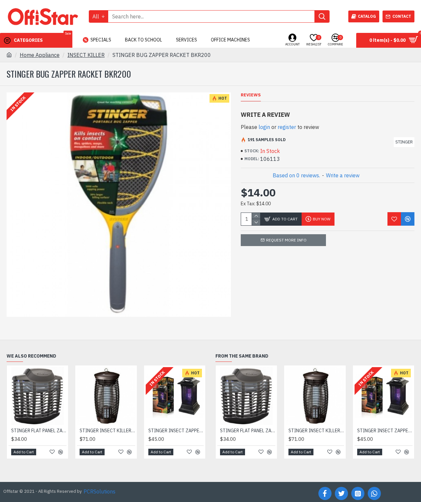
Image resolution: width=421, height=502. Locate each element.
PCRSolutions (99, 491)
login (264, 127)
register (287, 127)
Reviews (251, 95)
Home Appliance (40, 55)
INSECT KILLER (86, 55)
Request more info (286, 240)
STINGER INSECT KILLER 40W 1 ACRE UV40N (107, 431)
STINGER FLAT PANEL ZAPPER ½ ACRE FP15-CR (38, 431)
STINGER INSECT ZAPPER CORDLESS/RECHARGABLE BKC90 (176, 431)
